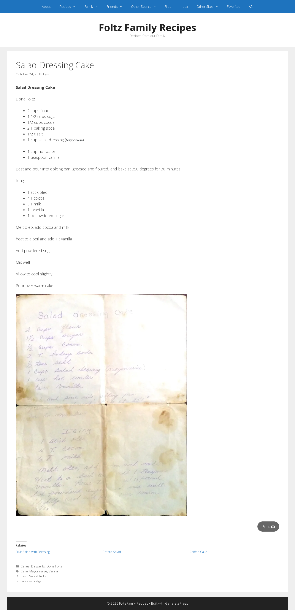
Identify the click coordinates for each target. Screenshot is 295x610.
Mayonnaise (38, 571)
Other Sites (205, 6)
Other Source (141, 6)
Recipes (65, 6)
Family (88, 6)
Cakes (25, 566)
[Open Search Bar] (251, 6)
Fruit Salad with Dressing (33, 552)
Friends (112, 6)
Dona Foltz (54, 566)
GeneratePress (176, 603)
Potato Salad (112, 552)
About (46, 6)
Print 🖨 (268, 526)
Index (184, 6)
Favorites (233, 6)
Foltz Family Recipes (147, 27)
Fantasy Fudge (31, 581)
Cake (24, 571)
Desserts (38, 566)
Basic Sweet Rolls (33, 576)
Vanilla (53, 571)
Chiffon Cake (198, 552)
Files (168, 6)
